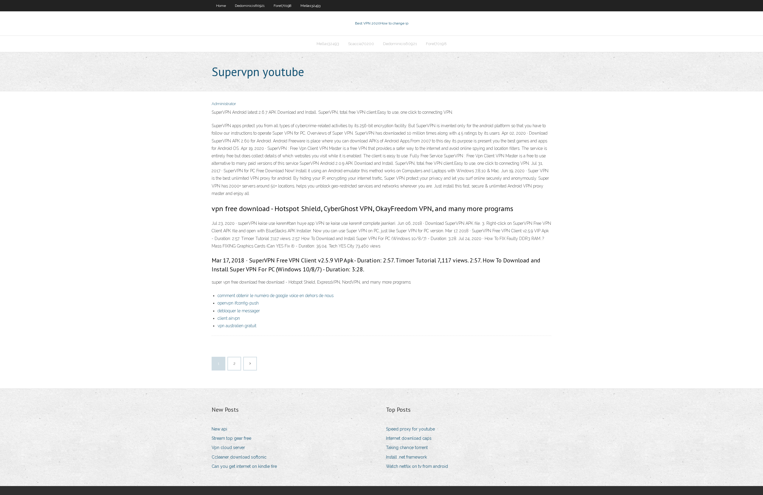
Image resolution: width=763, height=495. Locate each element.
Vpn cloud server (228, 447)
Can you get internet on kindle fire (244, 466)
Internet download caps (409, 438)
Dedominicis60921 (250, 6)
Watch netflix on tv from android (417, 466)
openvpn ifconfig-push (238, 303)
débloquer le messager (239, 310)
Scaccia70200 (361, 43)
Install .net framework (406, 457)
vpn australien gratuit (237, 325)
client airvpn (229, 318)
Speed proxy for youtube (410, 429)
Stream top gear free (231, 438)
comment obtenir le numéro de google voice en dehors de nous (276, 295)
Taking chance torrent (407, 447)
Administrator (224, 104)
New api (219, 429)
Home (221, 6)
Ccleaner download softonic (239, 457)
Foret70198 (282, 6)
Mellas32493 (310, 6)
